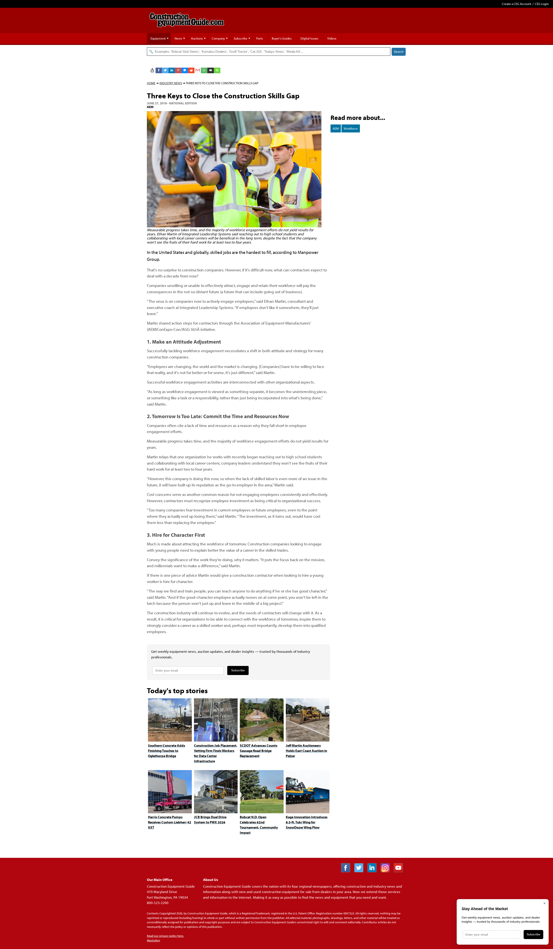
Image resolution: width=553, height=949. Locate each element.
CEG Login (542, 4)
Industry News (170, 83)
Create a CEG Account (516, 4)
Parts (259, 38)
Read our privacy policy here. (165, 936)
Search (399, 51)
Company (218, 38)
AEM (336, 128)
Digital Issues (309, 38)
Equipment (158, 38)
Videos (331, 38)
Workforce (351, 128)
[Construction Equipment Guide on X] (360, 871)
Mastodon (153, 940)
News (178, 38)
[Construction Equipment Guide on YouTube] (400, 871)
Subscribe (240, 38)
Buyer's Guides (282, 38)
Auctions (197, 38)
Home (151, 83)
